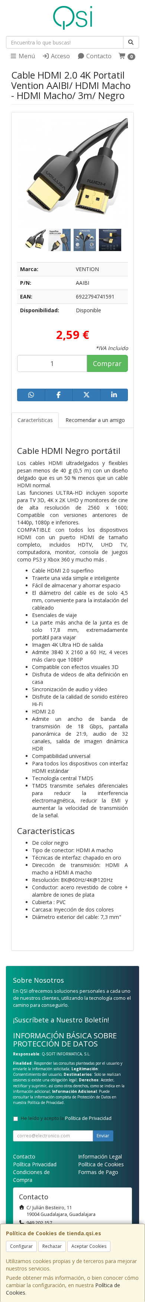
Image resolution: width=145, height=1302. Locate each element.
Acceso (59, 56)
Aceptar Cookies (88, 1246)
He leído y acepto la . (67, 1118)
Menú (26, 56)
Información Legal (100, 1156)
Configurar (21, 1246)
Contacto (98, 56)
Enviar (103, 1136)
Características (35, 419)
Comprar (107, 363)
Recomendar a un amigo (95, 419)
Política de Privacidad (46, 1102)
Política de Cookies (101, 1164)
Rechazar (52, 1246)
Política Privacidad (35, 1164)
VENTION (87, 269)
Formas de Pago (98, 1172)
